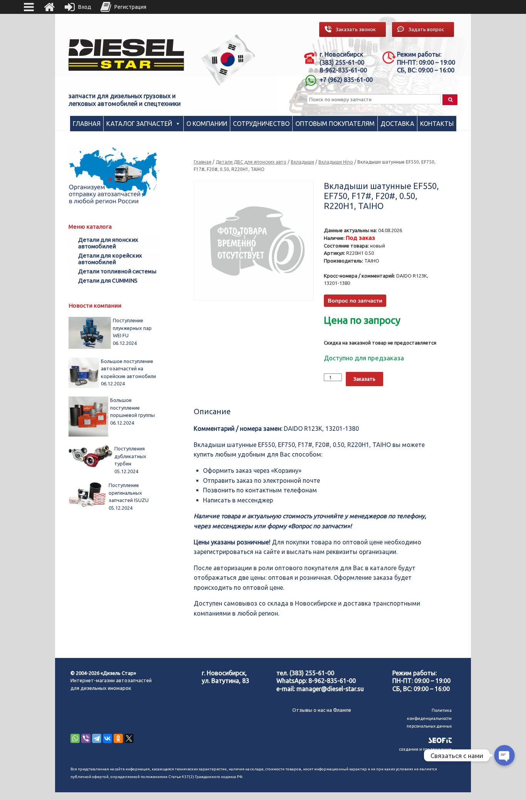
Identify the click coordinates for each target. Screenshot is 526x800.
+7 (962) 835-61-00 (346, 79)
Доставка (397, 123)
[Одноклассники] (118, 738)
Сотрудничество (261, 123)
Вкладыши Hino (335, 161)
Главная (87, 123)
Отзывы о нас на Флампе (321, 710)
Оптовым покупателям (335, 123)
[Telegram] (96, 738)
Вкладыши (302, 161)
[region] (228, 59)
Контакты (437, 123)
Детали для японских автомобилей (108, 242)
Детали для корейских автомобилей (110, 258)
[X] (129, 738)
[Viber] (85, 738)
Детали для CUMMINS (107, 280)
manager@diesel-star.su (330, 688)
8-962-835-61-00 (332, 680)
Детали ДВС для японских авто (251, 161)
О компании (206, 123)
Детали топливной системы (117, 271)
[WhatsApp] (75, 738)
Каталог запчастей (139, 123)
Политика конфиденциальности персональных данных (429, 718)
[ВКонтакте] (107, 738)
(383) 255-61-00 (312, 672)
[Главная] (49, 7)
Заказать (364, 379)
